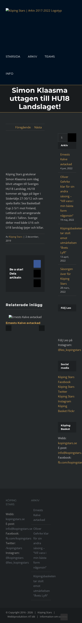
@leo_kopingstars (69, 350)
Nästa (38, 127)
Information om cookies (53, 616)
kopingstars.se (67, 443)
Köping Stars (15, 236)
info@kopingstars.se (19, 529)
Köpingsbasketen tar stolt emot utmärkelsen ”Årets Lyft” (41, 585)
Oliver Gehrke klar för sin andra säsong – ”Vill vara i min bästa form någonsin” (67, 196)
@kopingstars (14, 558)
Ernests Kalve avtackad (23, 323)
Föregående (23, 127)
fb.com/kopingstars (18, 538)
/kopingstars (14, 548)
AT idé (31, 616)
